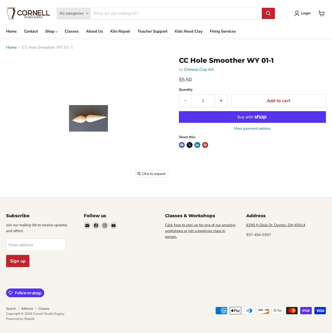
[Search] (268, 13)
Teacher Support (152, 31)
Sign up (18, 261)
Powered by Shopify (20, 319)
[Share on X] (189, 145)
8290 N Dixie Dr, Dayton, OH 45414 (275, 225)
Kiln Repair (120, 31)
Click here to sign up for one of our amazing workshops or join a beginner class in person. (200, 231)
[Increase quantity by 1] (221, 101)
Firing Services (223, 31)
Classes (72, 31)
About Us (94, 31)
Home (11, 31)
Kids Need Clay (188, 31)
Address (27, 308)
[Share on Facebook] (182, 145)
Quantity (185, 90)
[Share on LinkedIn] (197, 145)
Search (11, 308)
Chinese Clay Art (199, 69)
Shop (50, 31)
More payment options (252, 128)
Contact (31, 31)
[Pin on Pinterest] (205, 145)
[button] (303, 13)
